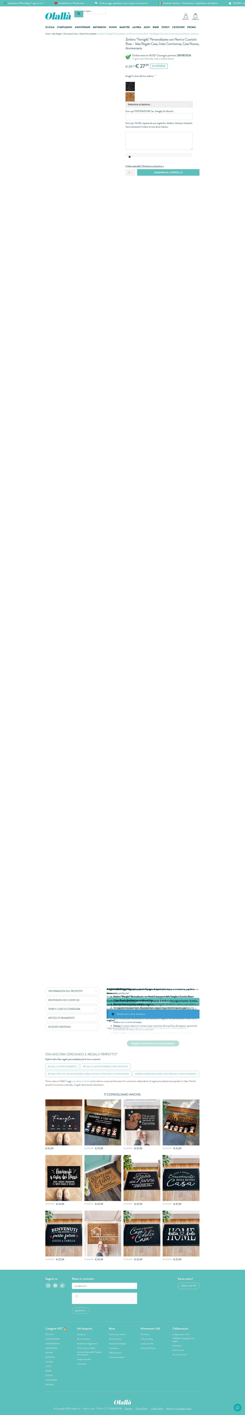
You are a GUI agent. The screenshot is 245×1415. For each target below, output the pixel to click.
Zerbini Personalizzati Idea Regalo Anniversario (166, 1074)
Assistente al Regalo (117, 1343)
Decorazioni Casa (71, 33)
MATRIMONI (99, 27)
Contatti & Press (148, 1348)
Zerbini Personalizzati (88, 33)
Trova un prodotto (116, 1357)
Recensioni (81, 1364)
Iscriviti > (80, 1310)
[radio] (130, 86)
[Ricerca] (78, 14)
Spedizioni (81, 1334)
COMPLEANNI (64, 27)
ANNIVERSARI (82, 27)
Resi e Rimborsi (83, 1339)
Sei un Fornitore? (179, 1354)
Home (47, 33)
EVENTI (166, 27)
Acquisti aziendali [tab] (59, 1026)
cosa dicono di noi (80, 1081)
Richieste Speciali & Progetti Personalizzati (89, 1353)
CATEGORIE (178, 27)
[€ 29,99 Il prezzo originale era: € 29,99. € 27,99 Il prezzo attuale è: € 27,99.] (103, 1122)
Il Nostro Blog (147, 1339)
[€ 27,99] (63, 1122)
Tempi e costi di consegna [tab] (64, 1009)
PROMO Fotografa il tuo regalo (183, 1339)
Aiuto (112, 1328)
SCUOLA (49, 27)
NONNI (113, 27)
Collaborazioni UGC (181, 1334)
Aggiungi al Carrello (168, 172)
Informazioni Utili (150, 1328)
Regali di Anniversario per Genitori (105, 1066)
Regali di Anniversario (62, 1066)
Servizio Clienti (115, 1339)
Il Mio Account (115, 1352)
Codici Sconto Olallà (86, 1348)
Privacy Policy (142, 1408)
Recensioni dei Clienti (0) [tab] (63, 1000)
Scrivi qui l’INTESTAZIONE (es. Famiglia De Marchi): (149, 111)
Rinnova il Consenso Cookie (178, 1408)
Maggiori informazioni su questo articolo (153, 1043)
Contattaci (114, 1348)
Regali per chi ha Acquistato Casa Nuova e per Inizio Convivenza (88, 1074)
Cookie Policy (157, 1408)
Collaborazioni (180, 1328)
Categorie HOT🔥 (55, 1328)
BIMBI (156, 27)
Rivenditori (177, 1345)
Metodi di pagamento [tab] (61, 1018)
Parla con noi (189, 1285)
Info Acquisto (84, 1328)
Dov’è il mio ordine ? (117, 1334)
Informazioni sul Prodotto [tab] (65, 991)
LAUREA (136, 27)
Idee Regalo (57, 33)
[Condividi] (115, 41)
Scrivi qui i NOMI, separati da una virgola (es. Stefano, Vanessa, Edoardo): (159, 123)
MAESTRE (125, 27)
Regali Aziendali (84, 1359)
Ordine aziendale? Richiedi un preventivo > (144, 166)
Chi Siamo (145, 1334)
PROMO (191, 27)
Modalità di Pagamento (87, 1343)
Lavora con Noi (147, 1343)
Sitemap (128, 1408)
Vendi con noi (178, 1350)
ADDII (147, 27)
